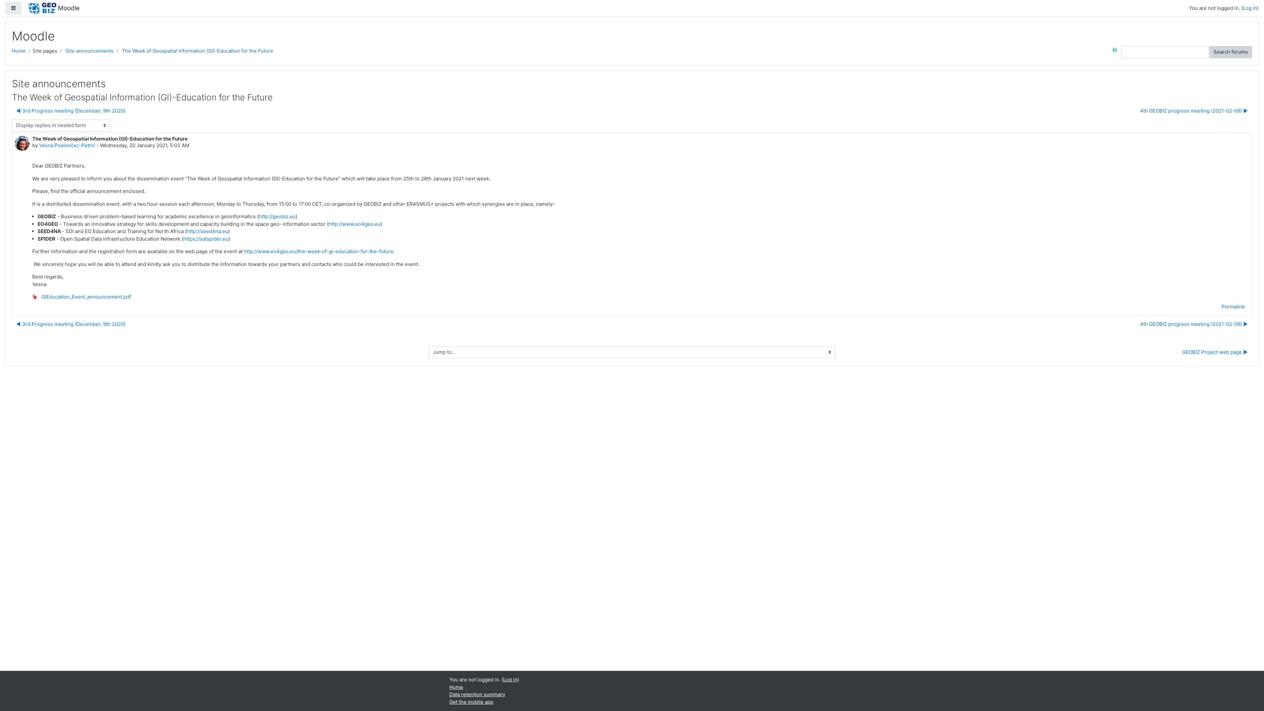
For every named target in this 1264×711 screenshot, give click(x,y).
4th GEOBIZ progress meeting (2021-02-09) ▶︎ (1194, 111)
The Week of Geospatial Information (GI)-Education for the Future (197, 51)
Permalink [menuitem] (1233, 306)
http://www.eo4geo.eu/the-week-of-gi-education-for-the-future (318, 251)
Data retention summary (477, 694)
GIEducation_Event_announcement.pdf (85, 297)
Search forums (1231, 52)
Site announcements (90, 51)
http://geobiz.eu (277, 216)
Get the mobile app (471, 702)
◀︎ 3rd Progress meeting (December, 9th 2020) (70, 111)
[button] (1116, 52)
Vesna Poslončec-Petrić (67, 145)
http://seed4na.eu (207, 231)
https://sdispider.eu (205, 239)
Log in (1250, 8)
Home (19, 51)
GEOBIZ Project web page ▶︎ (1215, 352)
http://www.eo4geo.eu (355, 224)
